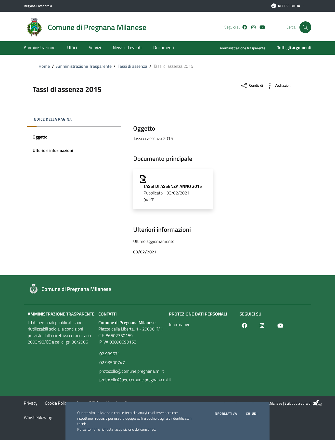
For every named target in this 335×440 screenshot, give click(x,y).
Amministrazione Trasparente (84, 66)
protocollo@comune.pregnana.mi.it (131, 371)
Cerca (291, 27)
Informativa (225, 413)
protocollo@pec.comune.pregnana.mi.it (132, 379)
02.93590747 (111, 362)
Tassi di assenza (132, 66)
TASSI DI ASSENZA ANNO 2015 (172, 186)
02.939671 (109, 353)
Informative (179, 324)
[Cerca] (305, 27)
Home (44, 66)
